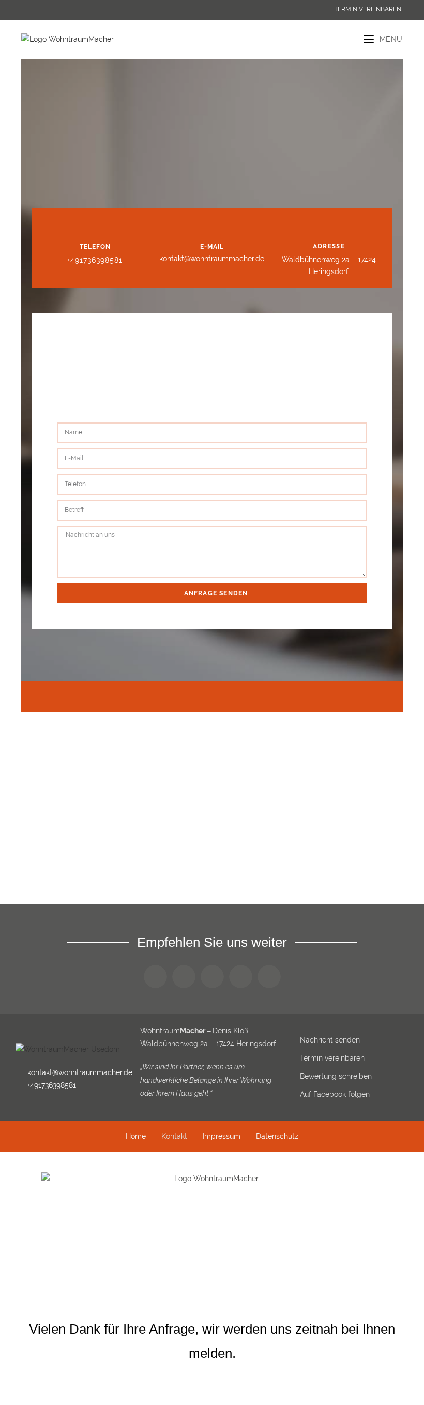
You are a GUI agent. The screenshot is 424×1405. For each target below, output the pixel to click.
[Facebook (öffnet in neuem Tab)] (26, 10)
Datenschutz (277, 1136)
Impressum (221, 1136)
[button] (155, 976)
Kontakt (174, 1136)
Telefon (95, 246)
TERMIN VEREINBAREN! (368, 9)
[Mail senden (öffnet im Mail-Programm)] (38, 10)
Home (136, 1136)
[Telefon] (95, 226)
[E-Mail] (212, 226)
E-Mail (212, 246)
